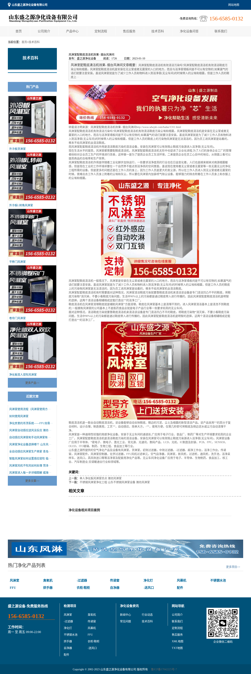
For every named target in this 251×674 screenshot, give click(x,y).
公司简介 (44, 31)
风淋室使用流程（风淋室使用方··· (30, 409)
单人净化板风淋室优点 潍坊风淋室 (101, 478)
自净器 (114, 587)
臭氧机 (48, 580)
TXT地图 (177, 648)
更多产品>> (32, 382)
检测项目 (70, 606)
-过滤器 (82, 580)
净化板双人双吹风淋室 (23, 374)
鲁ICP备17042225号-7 (164, 669)
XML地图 (177, 641)
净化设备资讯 (129, 606)
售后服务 (129, 31)
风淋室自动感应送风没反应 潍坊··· (30, 430)
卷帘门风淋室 (17, 318)
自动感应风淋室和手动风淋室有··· (30, 437)
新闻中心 (125, 614)
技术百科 (157, 31)
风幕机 (181, 580)
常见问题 (125, 621)
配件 (180, 587)
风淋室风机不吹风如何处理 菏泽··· (30, 465)
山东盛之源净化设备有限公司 (29, 4)
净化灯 (148, 580)
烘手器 (48, 587)
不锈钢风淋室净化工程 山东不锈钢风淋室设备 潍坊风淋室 (115, 482)
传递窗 (114, 580)
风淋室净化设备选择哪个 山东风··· (30, 444)
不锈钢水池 (218, 580)
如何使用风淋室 (18, 416)
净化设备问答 (189, 31)
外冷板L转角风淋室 (21, 205)
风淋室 (14, 580)
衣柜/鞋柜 (83, 587)
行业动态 (147, 614)
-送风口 (149, 587)
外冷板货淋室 (17, 148)
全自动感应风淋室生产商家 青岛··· (30, 451)
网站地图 (233, 4)
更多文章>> (32, 480)
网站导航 (178, 606)
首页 (18, 31)
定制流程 (101, 31)
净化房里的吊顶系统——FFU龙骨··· (31, 423)
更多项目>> (233, 566)
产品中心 (72, 31)
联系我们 (221, 31)
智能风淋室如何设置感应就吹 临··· (30, 458)
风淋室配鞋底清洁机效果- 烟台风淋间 (113, 127)
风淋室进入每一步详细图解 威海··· (30, 472)
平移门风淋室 (17, 261)
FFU (13, 587)
